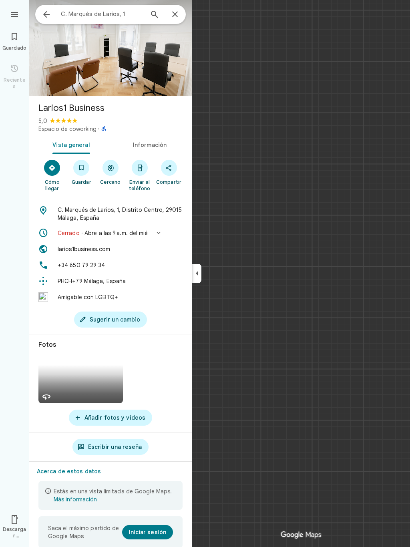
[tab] (69, 144)
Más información (75, 499)
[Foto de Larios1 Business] (110, 48)
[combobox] (102, 14)
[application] (205, 273)
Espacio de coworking (67, 129)
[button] (110, 233)
